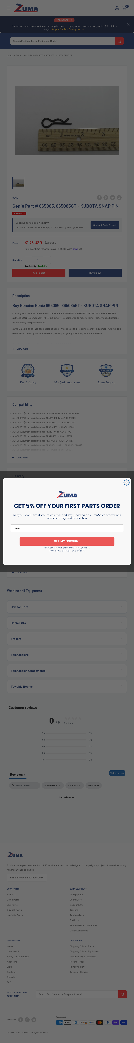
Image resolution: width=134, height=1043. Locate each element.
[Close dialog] (126, 482)
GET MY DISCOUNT (67, 541)
